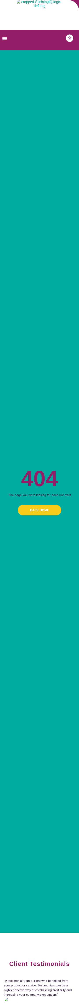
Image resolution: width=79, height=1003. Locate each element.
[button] (4, 38)
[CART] (69, 38)
